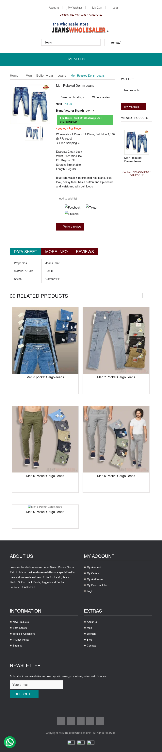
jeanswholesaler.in (80, 733)
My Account (94, 567)
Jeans (62, 75)
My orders (93, 573)
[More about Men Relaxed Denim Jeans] (136, 142)
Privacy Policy (21, 639)
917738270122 (68, 122)
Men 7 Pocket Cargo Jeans (116, 377)
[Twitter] (89, 207)
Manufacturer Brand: (70, 110)
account (54, 7)
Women (91, 633)
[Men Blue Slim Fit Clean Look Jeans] (32, 133)
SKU (59, 104)
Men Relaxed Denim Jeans (132, 159)
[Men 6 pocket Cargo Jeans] (45, 340)
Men (29, 75)
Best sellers (20, 628)
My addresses (95, 579)
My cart (97, 7)
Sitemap (17, 645)
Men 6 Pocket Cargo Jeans (45, 475)
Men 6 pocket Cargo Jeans (45, 377)
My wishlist (75, 7)
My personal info (96, 585)
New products (21, 622)
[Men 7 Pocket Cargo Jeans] (116, 340)
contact (91, 645)
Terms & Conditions (24, 633)
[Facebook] (70, 207)
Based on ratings (72, 95)
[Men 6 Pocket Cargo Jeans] (45, 439)
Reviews (85, 251)
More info (56, 251)
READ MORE (28, 587)
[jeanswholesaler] (81, 28)
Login (115, 7)
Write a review (100, 97)
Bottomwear (44, 75)
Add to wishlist (68, 198)
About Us (92, 622)
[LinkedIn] (69, 213)
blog (89, 639)
